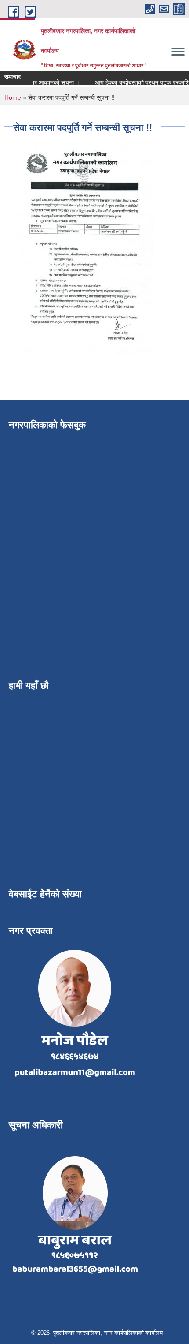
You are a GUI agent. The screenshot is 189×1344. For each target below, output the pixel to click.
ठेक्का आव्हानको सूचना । (48, 82)
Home (12, 97)
